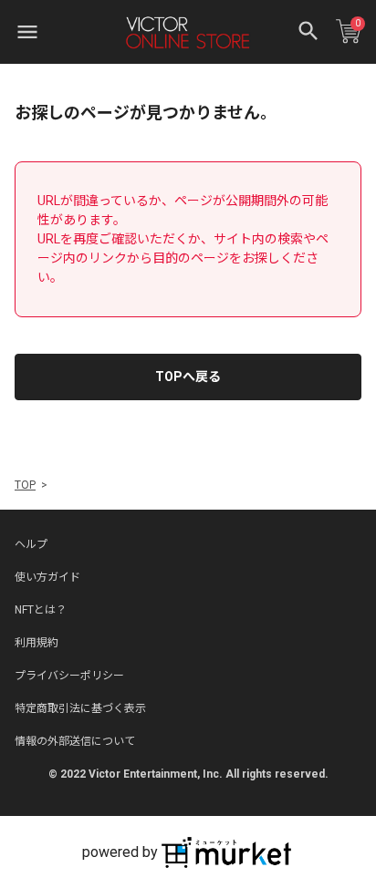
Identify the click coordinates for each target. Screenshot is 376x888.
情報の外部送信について (75, 741)
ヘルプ (31, 544)
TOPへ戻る (188, 376)
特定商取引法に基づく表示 (80, 708)
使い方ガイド (47, 577)
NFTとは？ (41, 610)
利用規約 (36, 642)
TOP (25, 485)
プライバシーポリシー (69, 675)
